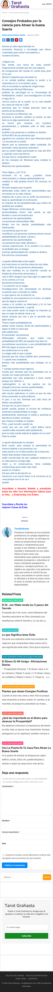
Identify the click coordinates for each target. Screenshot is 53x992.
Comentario (8, 786)
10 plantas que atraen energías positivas (18, 687)
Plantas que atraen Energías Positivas (25, 691)
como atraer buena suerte (19, 13)
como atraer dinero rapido (13, 713)
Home (4, 13)
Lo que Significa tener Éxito (18, 634)
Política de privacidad (36, 976)
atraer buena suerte (10, 630)
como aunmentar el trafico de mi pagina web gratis (22, 657)
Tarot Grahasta (14, 983)
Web (4, 843)
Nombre (6, 821)
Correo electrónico (11, 832)
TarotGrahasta (21, 528)
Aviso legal (21, 979)
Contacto (33, 979)
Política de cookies (15, 976)
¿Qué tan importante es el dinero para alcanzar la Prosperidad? (24, 719)
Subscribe (26, 936)
